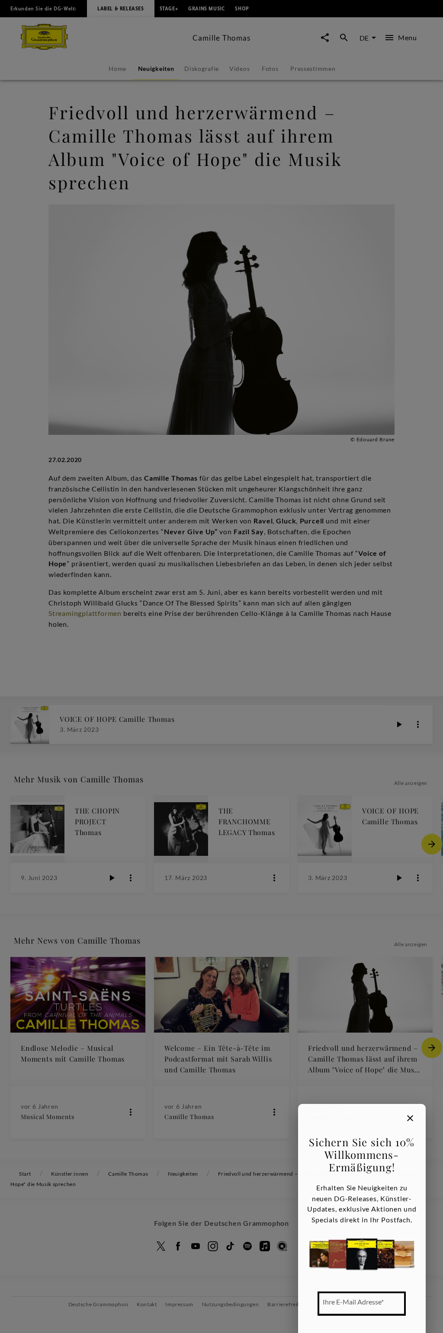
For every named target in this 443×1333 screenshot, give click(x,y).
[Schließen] (410, 1118)
